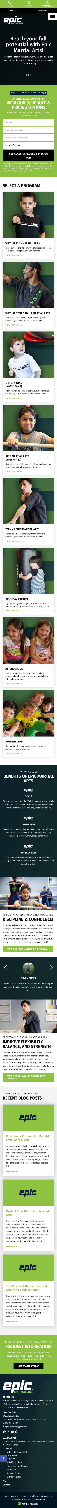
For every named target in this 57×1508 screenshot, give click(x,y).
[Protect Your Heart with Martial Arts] (28, 1193)
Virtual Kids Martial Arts (17, 1452)
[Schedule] (28, 4)
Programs (7, 1448)
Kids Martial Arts (14, 1462)
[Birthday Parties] (28, 581)
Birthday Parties (14, 1477)
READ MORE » (11, 1171)
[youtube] (12, 1431)
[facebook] (4, 1431)
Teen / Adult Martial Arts (17, 1466)
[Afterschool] (28, 652)
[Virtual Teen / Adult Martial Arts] (28, 295)
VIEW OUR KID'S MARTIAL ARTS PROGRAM (27, 949)
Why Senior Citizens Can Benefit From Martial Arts (27, 1138)
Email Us (15, 10)
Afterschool (12, 1469)
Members (42, 10)
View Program (12, 255)
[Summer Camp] (28, 723)
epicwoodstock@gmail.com (16, 1427)
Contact (6, 1485)
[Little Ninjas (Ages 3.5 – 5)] (28, 366)
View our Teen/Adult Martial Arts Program (26, 1077)
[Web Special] (47, 4)
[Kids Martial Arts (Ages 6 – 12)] (28, 440)
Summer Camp (13, 1473)
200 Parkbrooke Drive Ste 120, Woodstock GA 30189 (24, 1419)
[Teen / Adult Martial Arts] (28, 511)
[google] (16, 1431)
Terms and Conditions (43, 1496)
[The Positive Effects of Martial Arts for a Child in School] (28, 1268)
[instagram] (8, 1431)
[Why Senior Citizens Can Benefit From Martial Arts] (28, 1118)
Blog (5, 1481)
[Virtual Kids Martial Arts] (28, 225)
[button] (3, 1458)
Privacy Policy (27, 1496)
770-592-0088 (11, 1423)
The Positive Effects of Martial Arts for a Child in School (26, 1288)
